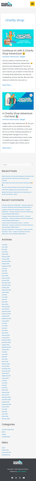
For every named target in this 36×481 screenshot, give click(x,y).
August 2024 (5, 292)
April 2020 (5, 414)
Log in (3, 447)
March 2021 (5, 390)
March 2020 (5, 416)
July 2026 (4, 244)
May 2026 (4, 249)
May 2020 (4, 411)
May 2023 (4, 328)
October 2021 (5, 373)
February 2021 (5, 392)
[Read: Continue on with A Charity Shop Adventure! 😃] (18, 38)
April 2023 (4, 330)
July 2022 (4, 352)
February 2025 (6, 278)
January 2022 (5, 366)
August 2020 (5, 406)
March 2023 (5, 332)
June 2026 (5, 247)
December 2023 (6, 311)
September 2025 (6, 266)
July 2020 (4, 409)
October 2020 (5, 402)
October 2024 (5, 287)
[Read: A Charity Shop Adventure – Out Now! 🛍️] (18, 101)
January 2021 (5, 394)
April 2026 (4, 251)
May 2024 (4, 299)
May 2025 (4, 270)
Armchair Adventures (10, 57)
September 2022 (6, 347)
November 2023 (6, 313)
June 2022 (4, 354)
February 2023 (6, 335)
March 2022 (5, 361)
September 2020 (6, 404)
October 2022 (5, 344)
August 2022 (5, 349)
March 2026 (5, 254)
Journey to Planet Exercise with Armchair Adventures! (17, 187)
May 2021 (4, 385)
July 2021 (4, 380)
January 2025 (5, 280)
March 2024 (5, 304)
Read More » (7, 85)
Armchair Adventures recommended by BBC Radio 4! (17, 207)
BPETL (4, 432)
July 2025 (4, 268)
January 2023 (5, 337)
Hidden (4, 434)
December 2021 (6, 368)
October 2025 (5, 263)
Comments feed (6, 452)
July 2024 (4, 294)
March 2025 (5, 275)
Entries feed (5, 450)
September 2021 (6, 375)
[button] (32, 3)
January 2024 (5, 309)
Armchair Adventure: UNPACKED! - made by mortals (16, 205)
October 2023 (5, 316)
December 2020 (6, 397)
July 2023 (4, 323)
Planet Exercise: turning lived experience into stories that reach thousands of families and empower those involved (18, 178)
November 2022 (6, 342)
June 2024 (5, 297)
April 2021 (4, 387)
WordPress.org (6, 454)
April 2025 (4, 273)
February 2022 (6, 364)
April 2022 (4, 359)
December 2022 (6, 340)
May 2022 (4, 356)
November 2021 (6, 371)
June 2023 (4, 325)
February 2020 (6, 418)
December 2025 (6, 261)
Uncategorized (6, 436)
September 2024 (6, 290)
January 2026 (5, 259)
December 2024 (6, 282)
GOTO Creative (21, 471)
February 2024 (6, 306)
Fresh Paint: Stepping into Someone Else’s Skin (15, 189)
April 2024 (5, 302)
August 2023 (5, 321)
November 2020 (6, 399)
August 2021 (5, 378)
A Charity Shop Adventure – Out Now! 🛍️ (17, 115)
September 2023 (6, 318)
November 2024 (6, 285)
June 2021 (4, 383)
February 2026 (6, 256)
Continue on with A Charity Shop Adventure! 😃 (17, 52)
